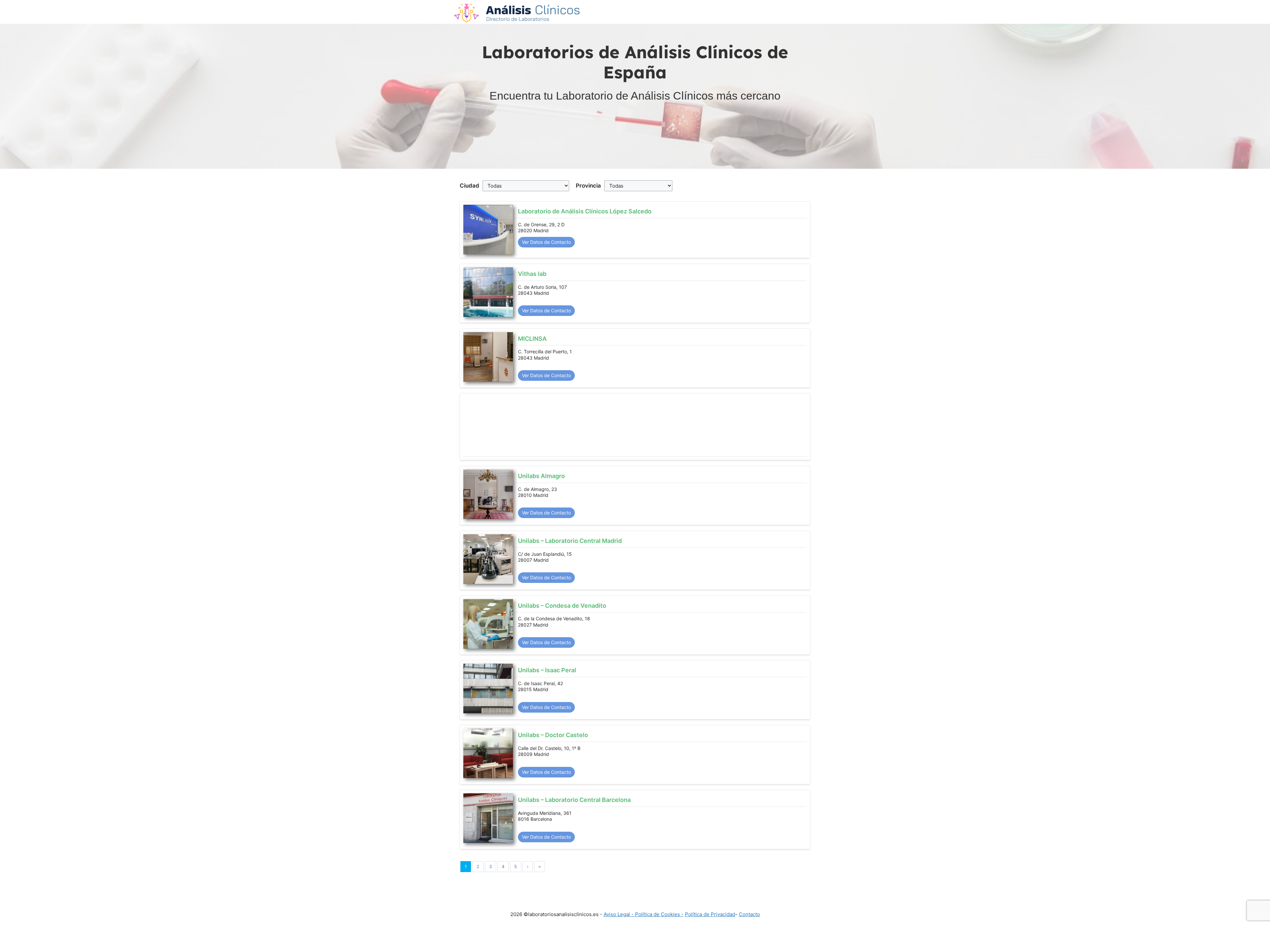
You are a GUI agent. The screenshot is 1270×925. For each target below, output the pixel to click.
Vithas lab (532, 273)
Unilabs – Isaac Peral (547, 670)
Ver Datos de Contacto (546, 242)
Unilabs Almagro (541, 475)
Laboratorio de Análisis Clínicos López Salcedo (585, 211)
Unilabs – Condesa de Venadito (562, 605)
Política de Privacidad (710, 914)
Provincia (588, 185)
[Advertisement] (635, 427)
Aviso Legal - (619, 914)
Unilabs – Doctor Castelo (553, 734)
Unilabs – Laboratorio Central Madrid (570, 540)
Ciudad (469, 185)
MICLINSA (532, 338)
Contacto (749, 914)
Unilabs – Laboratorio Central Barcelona (574, 799)
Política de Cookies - (659, 914)
